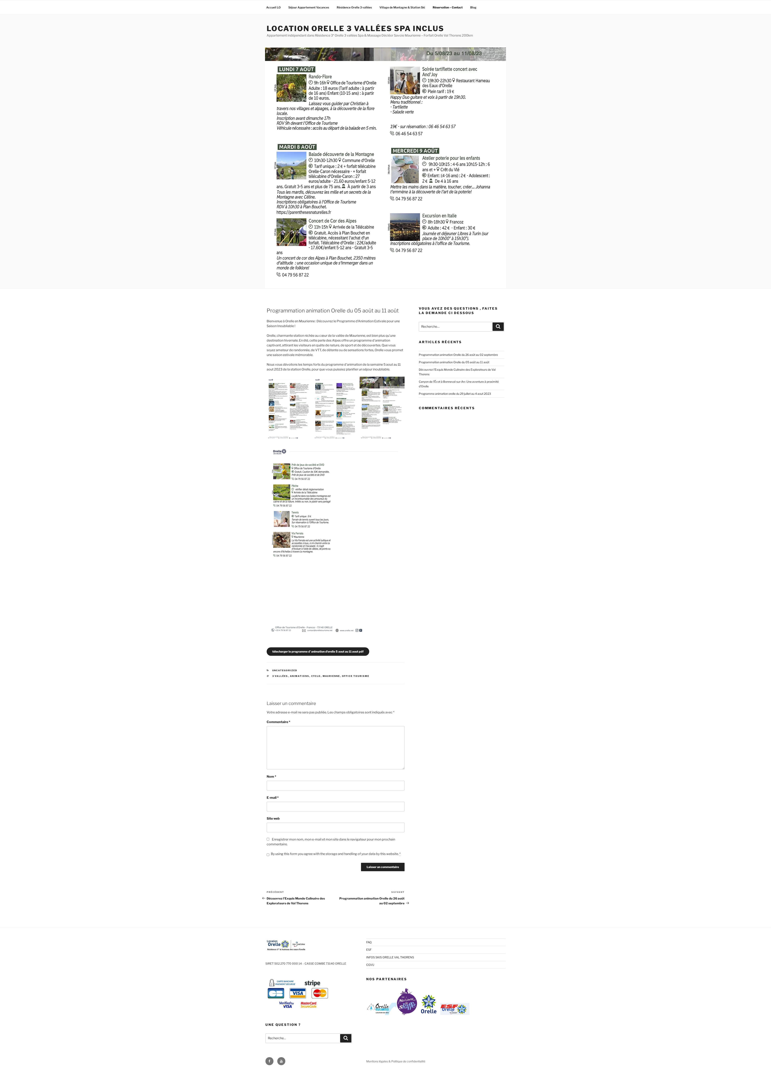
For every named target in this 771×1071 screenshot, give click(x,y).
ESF (368, 949)
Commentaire (278, 722)
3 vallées (280, 676)
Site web (273, 818)
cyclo (316, 676)
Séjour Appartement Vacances (308, 7)
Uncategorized (284, 670)
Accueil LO (273, 7)
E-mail (273, 798)
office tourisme (355, 676)
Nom (271, 776)
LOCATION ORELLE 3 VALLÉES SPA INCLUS (355, 28)
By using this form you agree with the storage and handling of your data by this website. (336, 854)
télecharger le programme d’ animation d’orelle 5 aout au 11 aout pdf (318, 651)
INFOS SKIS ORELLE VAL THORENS (390, 957)
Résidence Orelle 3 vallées (354, 7)
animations (299, 676)
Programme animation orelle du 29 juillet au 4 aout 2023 (455, 393)
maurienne (331, 676)
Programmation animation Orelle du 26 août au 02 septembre (458, 354)
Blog (473, 7)
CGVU (370, 964)
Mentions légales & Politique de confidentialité (395, 1061)
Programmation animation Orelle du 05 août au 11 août (454, 362)
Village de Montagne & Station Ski (402, 7)
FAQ (369, 942)
